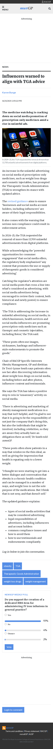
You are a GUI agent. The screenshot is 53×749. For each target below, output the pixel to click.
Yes (9, 615)
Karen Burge (9, 92)
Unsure (11, 633)
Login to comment (13, 709)
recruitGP (24, 734)
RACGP (43, 731)
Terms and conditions (14, 731)
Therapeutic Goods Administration (21, 573)
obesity (7, 565)
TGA (17, 565)
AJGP (31, 734)
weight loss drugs (12, 581)
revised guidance (18, 201)
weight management (35, 581)
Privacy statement (31, 731)
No (9, 624)
